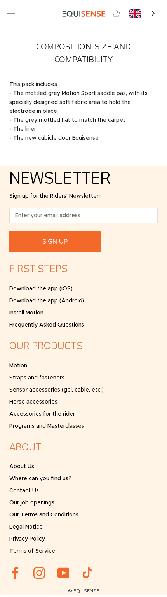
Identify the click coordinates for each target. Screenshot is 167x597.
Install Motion (26, 313)
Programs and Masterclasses (46, 426)
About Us (21, 466)
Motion (18, 366)
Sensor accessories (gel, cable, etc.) (56, 390)
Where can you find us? (40, 478)
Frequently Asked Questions (46, 325)
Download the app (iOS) (41, 288)
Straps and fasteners (36, 378)
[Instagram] (39, 573)
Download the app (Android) (46, 301)
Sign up (55, 242)
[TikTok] (87, 573)
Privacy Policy (27, 539)
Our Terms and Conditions (43, 515)
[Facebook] (15, 573)
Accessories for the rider (42, 414)
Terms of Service (32, 551)
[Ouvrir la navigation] (11, 13)
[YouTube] (63, 573)
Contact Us (24, 490)
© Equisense (83, 591)
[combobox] (142, 13)
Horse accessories (33, 402)
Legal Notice (26, 527)
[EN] (142, 13)
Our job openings (31, 503)
